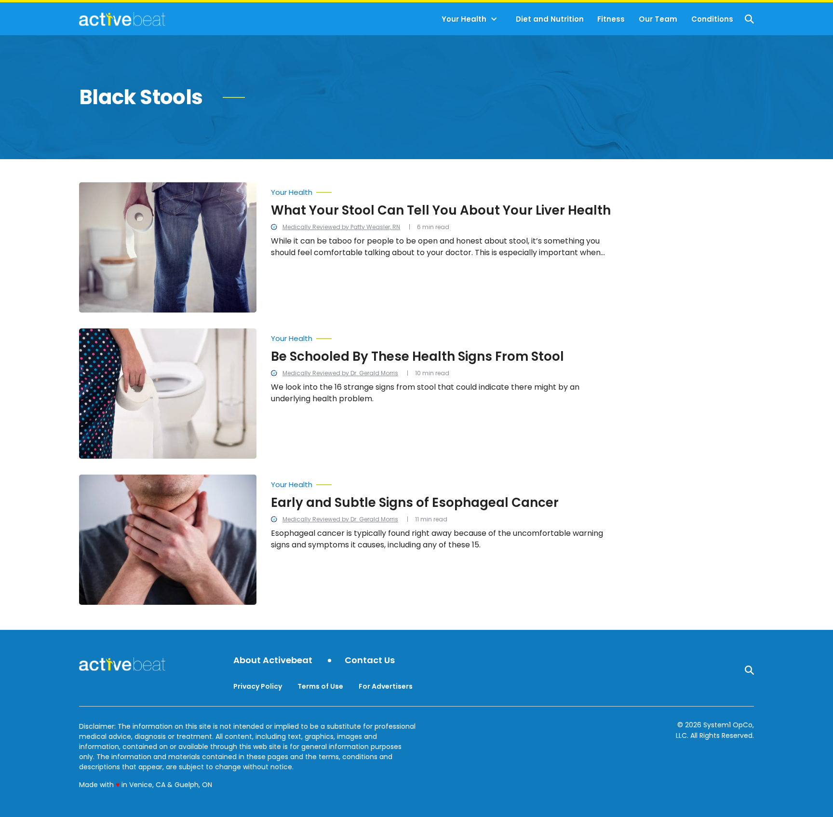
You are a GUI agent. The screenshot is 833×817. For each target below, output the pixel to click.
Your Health (464, 19)
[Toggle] (494, 19)
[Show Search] (749, 19)
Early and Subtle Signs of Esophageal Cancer (415, 502)
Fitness (611, 19)
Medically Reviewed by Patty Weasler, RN (341, 227)
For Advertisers (386, 686)
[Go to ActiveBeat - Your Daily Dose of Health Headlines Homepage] (122, 19)
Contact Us (370, 660)
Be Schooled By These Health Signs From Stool (417, 356)
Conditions (712, 19)
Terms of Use (320, 686)
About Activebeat (272, 660)
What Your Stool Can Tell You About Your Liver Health (441, 210)
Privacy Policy (257, 686)
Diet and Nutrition (550, 19)
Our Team (658, 19)
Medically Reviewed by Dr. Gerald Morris (340, 373)
